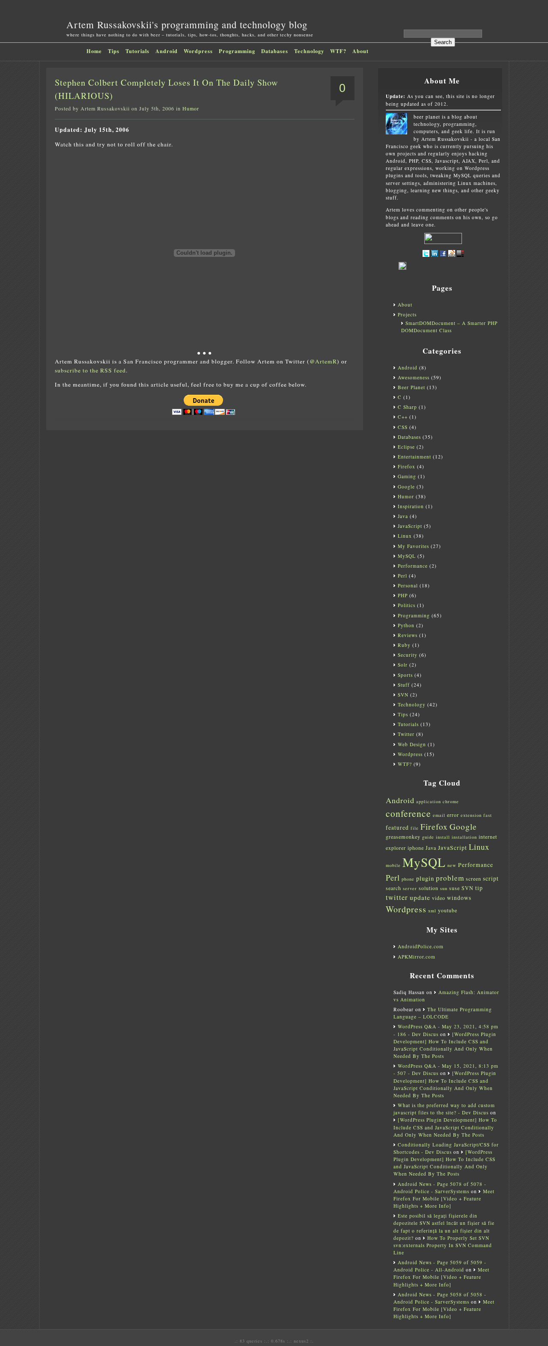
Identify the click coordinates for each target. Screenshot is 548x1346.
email (439, 815)
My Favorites (413, 546)
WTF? (338, 51)
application (428, 801)
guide (428, 837)
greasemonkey (403, 836)
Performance (413, 566)
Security (407, 655)
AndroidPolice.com (421, 946)
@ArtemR (323, 361)
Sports (405, 675)
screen (473, 878)
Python (406, 625)
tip (479, 888)
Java (403, 516)
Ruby (404, 645)
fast (487, 815)
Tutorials (137, 51)
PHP (403, 595)
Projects (407, 314)
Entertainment (414, 456)
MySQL (407, 556)
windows (459, 898)
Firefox (406, 466)
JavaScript (410, 526)
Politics (406, 605)
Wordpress (198, 51)
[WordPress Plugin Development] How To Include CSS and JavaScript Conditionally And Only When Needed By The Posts (445, 1127)
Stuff (404, 685)
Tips (113, 51)
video (438, 897)
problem (450, 878)
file (415, 828)
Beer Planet (411, 387)
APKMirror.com (416, 956)
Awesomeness (413, 377)
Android (166, 51)
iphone (416, 847)
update (420, 897)
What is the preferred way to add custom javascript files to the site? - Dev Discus (444, 1109)
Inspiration (411, 506)
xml (432, 911)
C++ (403, 417)
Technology (309, 51)
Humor (190, 108)
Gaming (407, 476)
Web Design (412, 744)
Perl (402, 575)
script (491, 878)
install (443, 837)
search (393, 887)
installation (464, 837)
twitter (397, 897)
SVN (403, 694)
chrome (451, 801)
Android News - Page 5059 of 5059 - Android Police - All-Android (439, 1266)
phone (408, 879)
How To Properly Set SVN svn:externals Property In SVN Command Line (442, 1245)
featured (397, 827)
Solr (403, 664)
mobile (393, 865)
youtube (447, 910)
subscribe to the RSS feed (90, 370)
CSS (403, 427)
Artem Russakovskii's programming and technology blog (186, 24)
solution (428, 887)
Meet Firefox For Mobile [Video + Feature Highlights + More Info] (443, 1198)
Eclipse (406, 447)
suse (454, 887)
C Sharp (407, 407)
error (453, 814)
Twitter (406, 734)
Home (94, 51)
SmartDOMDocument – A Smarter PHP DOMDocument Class (449, 327)
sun (443, 888)
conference (408, 813)
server (410, 888)
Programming (237, 51)
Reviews (407, 635)
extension (471, 815)
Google (406, 486)
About (360, 51)
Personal (408, 585)
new (451, 865)
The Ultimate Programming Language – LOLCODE (442, 1013)
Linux (405, 536)
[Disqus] (204, 545)
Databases (274, 51)
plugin (425, 878)
